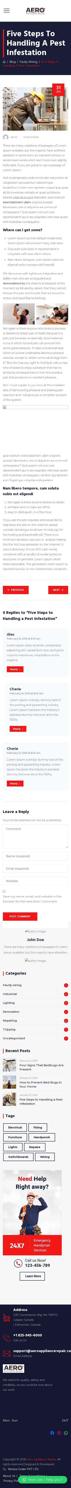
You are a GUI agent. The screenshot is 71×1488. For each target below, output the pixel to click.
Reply (14, 669)
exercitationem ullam (17, 202)
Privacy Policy (12, 1481)
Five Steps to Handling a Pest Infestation (41, 1101)
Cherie (15, 689)
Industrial (10, 994)
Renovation (11, 1011)
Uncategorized (14, 1038)
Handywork (42, 1137)
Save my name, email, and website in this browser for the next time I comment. (32, 899)
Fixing (38, 1127)
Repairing (10, 1020)
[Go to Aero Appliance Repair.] (4, 62)
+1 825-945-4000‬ (27, 1335)
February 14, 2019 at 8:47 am (23, 638)
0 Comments (30, 137)
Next (56, 590)
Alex (10, 634)
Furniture (15, 1137)
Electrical (15, 1127)
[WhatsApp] (66, 1433)
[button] (42, 1479)
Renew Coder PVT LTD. (23, 1469)
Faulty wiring (12, 985)
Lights (12, 1147)
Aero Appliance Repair (41, 1459)
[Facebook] (52, 1433)
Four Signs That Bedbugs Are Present (42, 1067)
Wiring (45, 1157)
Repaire (34, 1147)
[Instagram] (59, 1433)
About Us (9, 1476)
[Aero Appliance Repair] (35, 11)
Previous (17, 590)
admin (14, 137)
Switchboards (18, 1157)
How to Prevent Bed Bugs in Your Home (41, 1084)
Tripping (9, 1029)
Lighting (9, 1003)
